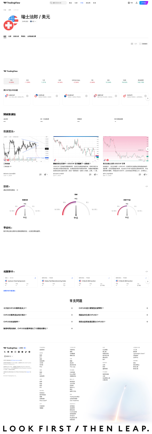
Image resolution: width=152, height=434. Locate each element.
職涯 (71, 389)
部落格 (72, 385)
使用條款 (72, 406)
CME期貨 (72, 372)
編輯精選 (105, 368)
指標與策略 (106, 374)
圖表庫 (135, 351)
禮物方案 (72, 355)
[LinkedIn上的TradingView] (19, 352)
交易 (104, 365)
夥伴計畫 (135, 366)
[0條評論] (40, 174)
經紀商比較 (73, 365)
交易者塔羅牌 (73, 398)
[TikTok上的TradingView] (26, 352)
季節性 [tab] (23, 36)
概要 (71, 361)
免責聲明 (72, 408)
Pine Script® (43, 400)
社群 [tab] (9, 36)
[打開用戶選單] (136, 3)
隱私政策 (72, 410)
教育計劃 (135, 368)
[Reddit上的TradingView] (29, 352)
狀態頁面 (72, 419)
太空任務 (72, 383)
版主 (104, 359)
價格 (71, 351)
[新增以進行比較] (27, 95)
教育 (104, 366)
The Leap (72, 366)
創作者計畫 (106, 355)
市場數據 (72, 353)
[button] (73, 3)
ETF (41, 357)
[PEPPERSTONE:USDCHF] (5, 160)
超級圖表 (42, 349)
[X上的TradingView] (5, 352)
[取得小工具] (135, 43)
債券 (41, 359)
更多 (94, 3)
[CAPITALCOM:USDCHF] (55, 160)
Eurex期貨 (73, 374)
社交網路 (105, 349)
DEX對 (41, 365)
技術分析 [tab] (16, 36)
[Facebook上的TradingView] (8, 352)
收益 (41, 383)
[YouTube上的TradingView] (12, 352)
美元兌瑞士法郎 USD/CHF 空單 (114, 163)
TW (131, 3)
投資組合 (42, 393)
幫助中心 (72, 387)
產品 (70, 3)
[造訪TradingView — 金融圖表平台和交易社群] (11, 71)
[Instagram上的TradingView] (15, 352)
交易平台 (135, 357)
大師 (104, 376)
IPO (41, 387)
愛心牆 (104, 351)
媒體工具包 (73, 391)
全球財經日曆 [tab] (31, 36)
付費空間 (105, 380)
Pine (41, 366)
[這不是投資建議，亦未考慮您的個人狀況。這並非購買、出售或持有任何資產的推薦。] (17, 190)
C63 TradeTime (74, 400)
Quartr (28, 372)
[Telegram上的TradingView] (22, 352)
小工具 (135, 349)
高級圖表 (135, 355)
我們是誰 (72, 381)
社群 (76, 3)
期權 (41, 396)
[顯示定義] (9, 119)
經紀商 (88, 3)
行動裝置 (42, 406)
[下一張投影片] (148, 149)
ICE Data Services (15, 360)
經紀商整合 (136, 365)
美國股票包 (73, 376)
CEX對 (41, 363)
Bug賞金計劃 (73, 417)
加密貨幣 (42, 361)
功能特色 (72, 349)
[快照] (132, 43)
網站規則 (105, 357)
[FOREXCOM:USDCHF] (105, 160)
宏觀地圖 (42, 398)
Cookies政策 (73, 412)
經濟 (41, 381)
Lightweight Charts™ (139, 353)
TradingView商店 (74, 396)
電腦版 (41, 408)
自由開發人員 (106, 378)
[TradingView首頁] (12, 3)
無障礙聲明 (73, 413)
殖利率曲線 (43, 394)
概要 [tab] (5, 36)
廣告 (134, 363)
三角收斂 (7, 163)
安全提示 (72, 415)
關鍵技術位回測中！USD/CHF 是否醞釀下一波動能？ (72, 163)
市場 (81, 3)
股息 (41, 385)
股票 (41, 355)
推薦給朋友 (106, 353)
